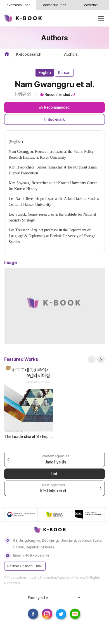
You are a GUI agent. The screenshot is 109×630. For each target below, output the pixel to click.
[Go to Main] (55, 529)
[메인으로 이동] (23, 18)
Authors (71, 54)
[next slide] (101, 359)
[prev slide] (92, 359)
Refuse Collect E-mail (24, 566)
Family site (38, 598)
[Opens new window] (20, 514)
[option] (28, 403)
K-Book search (28, 54)
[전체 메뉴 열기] (101, 18)
